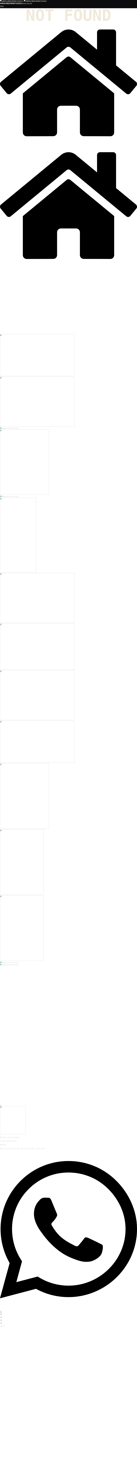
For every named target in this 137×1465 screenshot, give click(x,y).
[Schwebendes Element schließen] (0, 1105)
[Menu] (2, 6)
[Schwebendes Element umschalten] (0, 1312)
